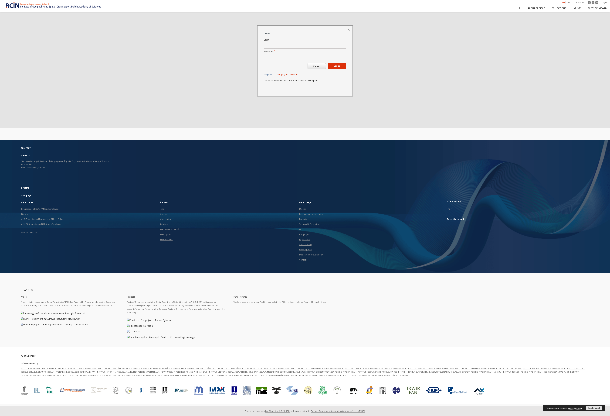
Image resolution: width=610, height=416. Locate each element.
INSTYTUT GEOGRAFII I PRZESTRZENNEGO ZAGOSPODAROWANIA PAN (66, 372)
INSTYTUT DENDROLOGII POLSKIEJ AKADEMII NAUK (544, 368)
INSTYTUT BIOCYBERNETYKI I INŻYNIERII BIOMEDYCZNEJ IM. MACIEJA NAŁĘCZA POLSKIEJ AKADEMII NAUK (298, 375)
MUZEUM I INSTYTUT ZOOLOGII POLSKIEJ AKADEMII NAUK (518, 372)
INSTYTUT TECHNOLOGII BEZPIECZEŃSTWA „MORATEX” (385, 375)
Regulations (304, 239)
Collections (559, 8)
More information (575, 408)
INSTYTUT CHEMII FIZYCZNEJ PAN (475, 368)
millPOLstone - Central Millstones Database (41, 224)
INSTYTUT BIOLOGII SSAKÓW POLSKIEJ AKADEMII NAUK (320, 368)
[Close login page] (349, 29)
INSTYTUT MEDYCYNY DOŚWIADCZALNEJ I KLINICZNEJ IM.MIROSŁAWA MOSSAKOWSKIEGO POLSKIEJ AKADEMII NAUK (257, 372)
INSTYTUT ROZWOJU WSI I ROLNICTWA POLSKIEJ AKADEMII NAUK (226, 375)
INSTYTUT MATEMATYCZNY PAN (34, 368)
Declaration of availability (311, 254)
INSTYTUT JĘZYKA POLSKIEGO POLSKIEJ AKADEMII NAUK (184, 372)
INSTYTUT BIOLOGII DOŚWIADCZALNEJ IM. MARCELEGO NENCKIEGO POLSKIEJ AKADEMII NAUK (256, 368)
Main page (26, 195)
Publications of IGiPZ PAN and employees (40, 209)
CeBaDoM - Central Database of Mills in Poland (42, 219)
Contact (302, 259)
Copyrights (304, 234)
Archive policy (305, 244)
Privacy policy (305, 249)
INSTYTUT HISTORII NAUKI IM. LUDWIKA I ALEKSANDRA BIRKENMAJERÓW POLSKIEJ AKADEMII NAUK (104, 375)
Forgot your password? (288, 74)
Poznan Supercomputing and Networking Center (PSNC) (338, 411)
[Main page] (520, 8)
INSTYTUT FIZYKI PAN (352, 375)
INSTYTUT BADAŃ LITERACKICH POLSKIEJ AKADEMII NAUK (128, 368)
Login (604, 2)
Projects (303, 219)
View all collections (29, 232)
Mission (302, 209)
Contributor (165, 219)
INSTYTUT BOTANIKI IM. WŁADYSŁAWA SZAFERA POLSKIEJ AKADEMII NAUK (376, 368)
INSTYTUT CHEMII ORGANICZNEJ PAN (506, 368)
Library (24, 214)
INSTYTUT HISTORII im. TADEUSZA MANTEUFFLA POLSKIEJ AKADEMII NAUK (128, 372)
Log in (450, 208)
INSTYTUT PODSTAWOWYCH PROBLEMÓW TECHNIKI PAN (382, 372)
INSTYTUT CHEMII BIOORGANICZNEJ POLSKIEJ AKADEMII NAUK (434, 368)
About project (536, 8)
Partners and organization (311, 214)
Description (165, 234)
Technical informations (309, 224)
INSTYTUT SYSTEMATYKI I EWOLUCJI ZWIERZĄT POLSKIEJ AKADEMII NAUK (462, 372)
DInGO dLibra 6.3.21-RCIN (277, 411)
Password (269, 51)
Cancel (316, 66)
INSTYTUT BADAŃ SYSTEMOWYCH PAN (169, 368)
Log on (337, 66)
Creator (163, 214)
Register (268, 74)
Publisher (164, 224)
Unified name (166, 239)
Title (162, 209)
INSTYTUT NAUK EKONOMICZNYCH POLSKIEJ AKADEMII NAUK (172, 375)
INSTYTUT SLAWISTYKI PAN (418, 372)
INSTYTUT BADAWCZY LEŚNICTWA (201, 368)
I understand (594, 408)
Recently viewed (597, 8)
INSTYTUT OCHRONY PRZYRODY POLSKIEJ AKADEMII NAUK (332, 372)
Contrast (580, 2)
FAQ (301, 229)
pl (569, 2)
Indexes (577, 8)
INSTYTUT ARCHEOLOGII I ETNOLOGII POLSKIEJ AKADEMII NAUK (76, 368)
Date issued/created (169, 229)
